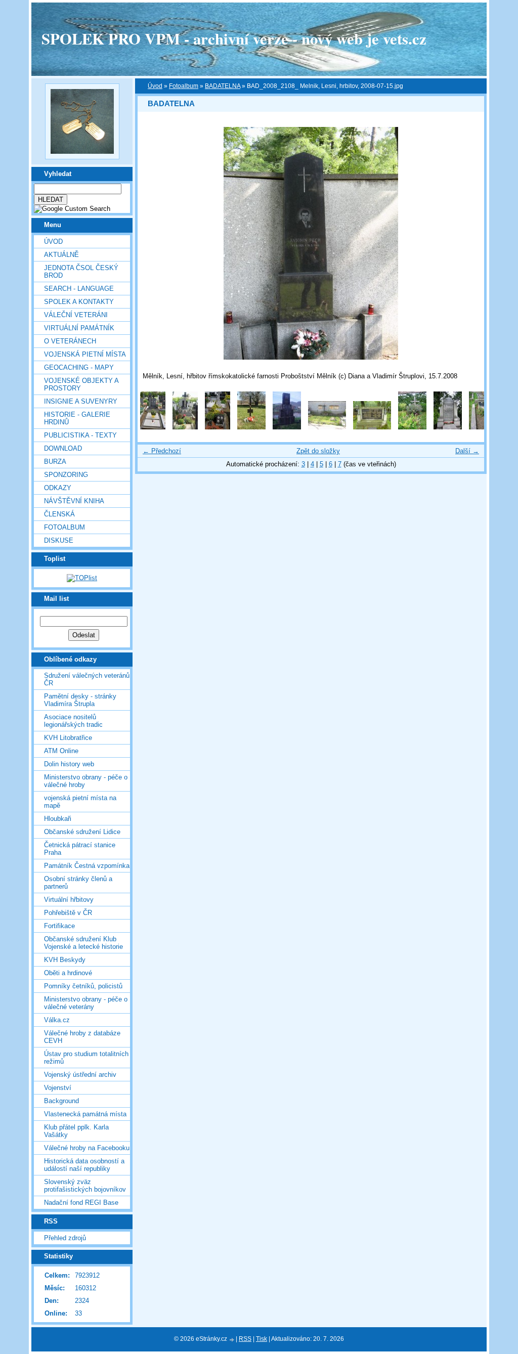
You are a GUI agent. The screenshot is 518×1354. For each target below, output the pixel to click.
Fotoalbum (64, 527)
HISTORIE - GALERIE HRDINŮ (77, 418)
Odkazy (57, 488)
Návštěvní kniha (74, 501)
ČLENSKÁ (59, 514)
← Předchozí (162, 451)
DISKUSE (58, 540)
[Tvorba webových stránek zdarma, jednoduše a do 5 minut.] (232, 1339)
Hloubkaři (57, 818)
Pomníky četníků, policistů (83, 986)
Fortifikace (59, 926)
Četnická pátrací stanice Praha (79, 848)
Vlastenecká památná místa (85, 1114)
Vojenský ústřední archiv (80, 1074)
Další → (467, 451)
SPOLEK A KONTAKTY (79, 301)
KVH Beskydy (64, 960)
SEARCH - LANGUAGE (79, 288)
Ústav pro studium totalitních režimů (86, 1057)
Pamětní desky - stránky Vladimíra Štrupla (80, 700)
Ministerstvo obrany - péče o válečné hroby (85, 781)
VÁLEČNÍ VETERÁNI (76, 315)
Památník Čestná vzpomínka (87, 865)
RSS (245, 1339)
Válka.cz (57, 1020)
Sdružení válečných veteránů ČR (87, 679)
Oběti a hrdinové (68, 973)
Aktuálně (61, 254)
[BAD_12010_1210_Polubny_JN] (372, 427)
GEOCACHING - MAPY (79, 367)
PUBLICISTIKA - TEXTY (80, 435)
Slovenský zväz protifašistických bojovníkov (85, 1185)
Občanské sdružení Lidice (82, 832)
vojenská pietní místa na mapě (80, 801)
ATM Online (61, 751)
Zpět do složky (318, 451)
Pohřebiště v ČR (68, 912)
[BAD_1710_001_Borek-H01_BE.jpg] (412, 427)
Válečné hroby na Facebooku (87, 1148)
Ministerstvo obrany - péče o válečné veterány (85, 1003)
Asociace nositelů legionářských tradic (73, 720)
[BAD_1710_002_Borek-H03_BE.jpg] (448, 427)
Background (61, 1101)
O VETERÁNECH (70, 341)
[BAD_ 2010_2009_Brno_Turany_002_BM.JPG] (185, 427)
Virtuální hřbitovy (69, 899)
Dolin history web (69, 764)
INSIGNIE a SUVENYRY (80, 401)
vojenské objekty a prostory (81, 384)
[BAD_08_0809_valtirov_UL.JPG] (287, 427)
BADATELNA (222, 86)
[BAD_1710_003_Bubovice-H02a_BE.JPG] (483, 427)
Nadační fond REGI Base (81, 1202)
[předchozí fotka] (154, 243)
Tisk (261, 1339)
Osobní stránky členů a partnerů (78, 882)
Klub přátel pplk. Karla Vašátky (76, 1131)
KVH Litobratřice (68, 737)
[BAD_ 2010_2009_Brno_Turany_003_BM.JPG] (217, 427)
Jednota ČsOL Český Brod (81, 271)
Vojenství (57, 1087)
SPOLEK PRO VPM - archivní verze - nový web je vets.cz (233, 38)
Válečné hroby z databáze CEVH (82, 1036)
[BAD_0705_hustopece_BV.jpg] (251, 427)
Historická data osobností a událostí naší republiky (84, 1164)
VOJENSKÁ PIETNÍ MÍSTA (85, 354)
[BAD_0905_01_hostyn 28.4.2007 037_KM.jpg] (327, 427)
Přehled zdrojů (65, 1238)
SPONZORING (66, 474)
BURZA (55, 461)
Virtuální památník (79, 328)
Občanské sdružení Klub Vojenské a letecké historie (83, 942)
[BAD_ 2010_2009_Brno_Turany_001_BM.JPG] (152, 427)
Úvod (53, 241)
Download (63, 448)
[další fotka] (467, 243)
